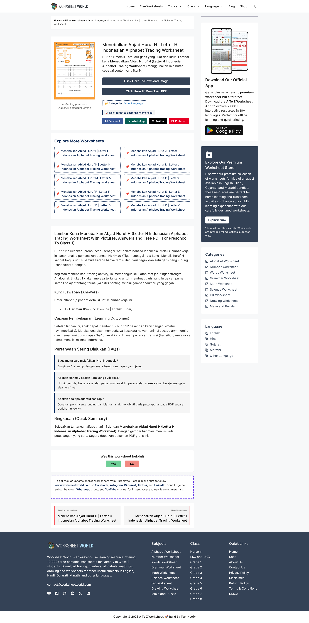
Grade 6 (196, 588)
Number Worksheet (165, 557)
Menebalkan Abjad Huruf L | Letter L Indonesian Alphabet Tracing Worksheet (158, 167)
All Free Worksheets (74, 20)
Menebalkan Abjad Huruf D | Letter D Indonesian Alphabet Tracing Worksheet (88, 207)
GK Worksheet (161, 583)
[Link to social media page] (49, 593)
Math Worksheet (163, 573)
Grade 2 (196, 567)
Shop (243, 6)
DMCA (233, 594)
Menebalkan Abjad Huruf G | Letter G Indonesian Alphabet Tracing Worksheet (158, 180)
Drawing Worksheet (165, 588)
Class (191, 6)
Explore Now (217, 220)
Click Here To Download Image (146, 81)
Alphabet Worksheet (166, 551)
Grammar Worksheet (166, 567)
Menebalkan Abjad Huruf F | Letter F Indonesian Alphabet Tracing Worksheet (88, 194)
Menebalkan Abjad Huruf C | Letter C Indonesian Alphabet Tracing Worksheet (158, 207)
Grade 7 (196, 594)
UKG (206, 557)
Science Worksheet (165, 578)
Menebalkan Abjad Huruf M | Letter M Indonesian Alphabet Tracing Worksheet (88, 180)
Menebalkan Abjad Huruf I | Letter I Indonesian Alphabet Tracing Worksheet (88, 153)
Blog (232, 6)
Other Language (97, 20)
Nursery (196, 551)
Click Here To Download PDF (146, 91)
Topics (172, 6)
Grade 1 (196, 562)
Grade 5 (196, 583)
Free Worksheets (151, 6)
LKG (193, 557)
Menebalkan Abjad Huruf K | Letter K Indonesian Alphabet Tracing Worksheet (88, 167)
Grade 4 (196, 578)
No (132, 464)
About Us (236, 562)
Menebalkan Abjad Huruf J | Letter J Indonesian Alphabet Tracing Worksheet (158, 153)
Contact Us (237, 567)
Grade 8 (196, 599)
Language (212, 6)
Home (130, 6)
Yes (113, 464)
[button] (254, 6)
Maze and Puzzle (163, 594)
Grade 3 (196, 573)
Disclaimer (236, 578)
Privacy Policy (239, 573)
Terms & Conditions (243, 588)
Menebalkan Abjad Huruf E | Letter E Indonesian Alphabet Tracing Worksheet (158, 194)
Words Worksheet (164, 562)
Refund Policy (239, 583)
